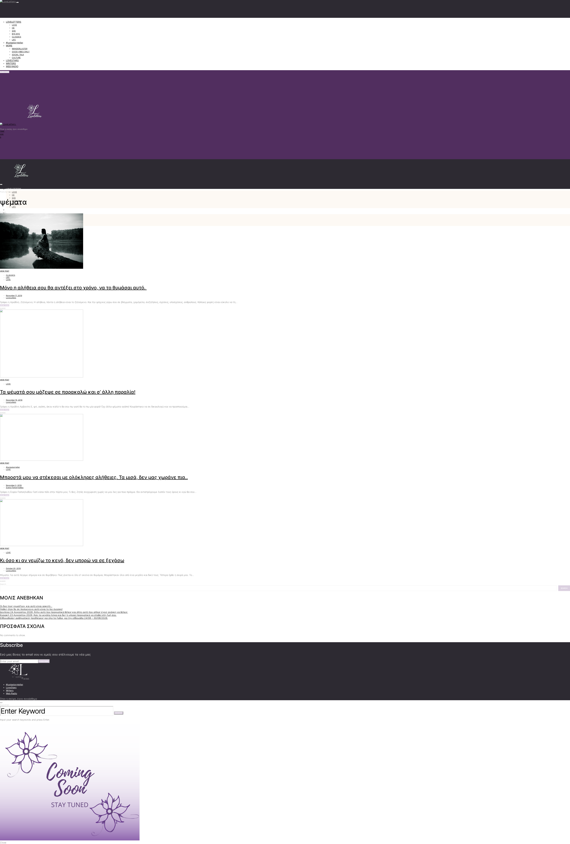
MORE (9, 45)
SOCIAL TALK (18, 54)
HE (13, 28)
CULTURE (16, 57)
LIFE (14, 40)
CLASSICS (16, 37)
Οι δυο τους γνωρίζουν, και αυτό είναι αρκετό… (26, 606)
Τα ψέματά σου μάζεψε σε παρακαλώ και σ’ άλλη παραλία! (67, 392)
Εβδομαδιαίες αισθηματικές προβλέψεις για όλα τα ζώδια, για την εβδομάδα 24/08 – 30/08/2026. (54, 618)
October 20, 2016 (13, 568)
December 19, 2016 (14, 400)
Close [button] (3, 842)
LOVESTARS (12, 60)
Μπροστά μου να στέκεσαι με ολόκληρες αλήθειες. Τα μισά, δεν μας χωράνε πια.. (94, 477)
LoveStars (11, 687)
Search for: (4, 705)
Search (3, 584)
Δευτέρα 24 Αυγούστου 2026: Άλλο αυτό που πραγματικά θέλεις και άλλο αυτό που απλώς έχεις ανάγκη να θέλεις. (64, 612)
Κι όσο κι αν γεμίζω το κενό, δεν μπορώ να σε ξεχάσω (62, 560)
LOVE (14, 25)
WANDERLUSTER (19, 48)
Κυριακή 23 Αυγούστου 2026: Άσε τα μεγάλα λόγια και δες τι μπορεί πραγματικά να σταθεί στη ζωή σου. (58, 615)
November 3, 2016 (14, 485)
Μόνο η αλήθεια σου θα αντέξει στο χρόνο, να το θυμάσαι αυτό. (73, 288)
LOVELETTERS (13, 21)
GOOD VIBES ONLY (21, 51)
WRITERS (11, 63)
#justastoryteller (14, 42)
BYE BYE (16, 34)
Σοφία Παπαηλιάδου (15, 487)
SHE (14, 31)
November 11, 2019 (14, 295)
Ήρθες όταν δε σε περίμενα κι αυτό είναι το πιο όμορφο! (31, 609)
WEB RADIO (12, 66)
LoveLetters (11, 298)
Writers (10, 690)
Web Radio (11, 693)
